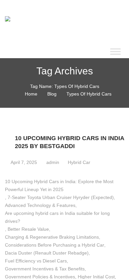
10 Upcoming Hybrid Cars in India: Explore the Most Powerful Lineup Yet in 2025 (59, 185)
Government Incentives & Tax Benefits (45, 268)
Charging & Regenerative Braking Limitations (52, 237)
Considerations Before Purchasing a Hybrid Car (54, 245)
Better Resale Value (28, 229)
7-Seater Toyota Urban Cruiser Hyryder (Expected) (61, 197)
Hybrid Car (79, 162)
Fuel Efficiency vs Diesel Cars (36, 260)
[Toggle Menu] (115, 51)
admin (52, 162)
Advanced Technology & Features (40, 205)
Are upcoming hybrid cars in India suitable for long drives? (57, 217)
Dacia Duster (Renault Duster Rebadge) (47, 253)
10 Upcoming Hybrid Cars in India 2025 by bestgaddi (69, 142)
